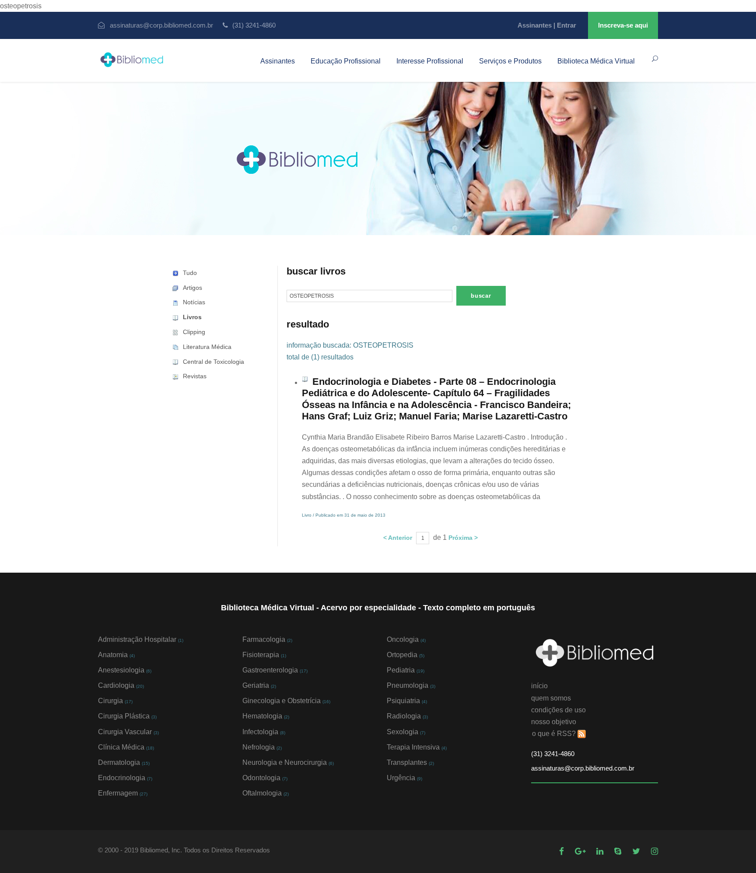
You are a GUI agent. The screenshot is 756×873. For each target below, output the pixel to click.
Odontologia (264, 777)
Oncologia (406, 639)
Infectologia (263, 732)
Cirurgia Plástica (127, 716)
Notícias (194, 302)
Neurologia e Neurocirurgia (288, 762)
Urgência (404, 777)
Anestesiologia (124, 670)
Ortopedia (405, 654)
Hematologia (265, 716)
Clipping (194, 331)
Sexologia (406, 732)
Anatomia (116, 654)
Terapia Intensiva (417, 747)
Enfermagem (122, 793)
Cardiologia (121, 685)
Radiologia (407, 716)
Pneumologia (411, 685)
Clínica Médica (126, 747)
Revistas (194, 376)
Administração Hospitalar (140, 639)
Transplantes (410, 762)
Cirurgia (115, 700)
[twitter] (637, 851)
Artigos (192, 287)
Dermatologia (124, 762)
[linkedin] (601, 851)
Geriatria (259, 685)
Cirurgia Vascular (128, 732)
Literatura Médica (207, 346)
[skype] (618, 851)
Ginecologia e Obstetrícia (286, 700)
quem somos (551, 698)
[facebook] (562, 851)
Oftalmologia (265, 793)
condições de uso (558, 710)
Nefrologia (262, 747)
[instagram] (654, 851)
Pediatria (405, 670)
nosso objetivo (553, 721)
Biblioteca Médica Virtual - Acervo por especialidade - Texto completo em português (378, 607)
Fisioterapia (264, 654)
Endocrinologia (125, 777)
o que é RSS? (554, 733)
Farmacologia (267, 639)
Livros (192, 316)
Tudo (190, 272)
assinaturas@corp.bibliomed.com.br (161, 25)
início (539, 686)
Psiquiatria (407, 700)
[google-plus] (581, 851)
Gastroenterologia (275, 670)
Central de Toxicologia (213, 361)
